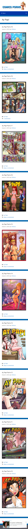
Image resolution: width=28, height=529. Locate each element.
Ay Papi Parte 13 (7, 323)
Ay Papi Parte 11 (7, 422)
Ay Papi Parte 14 (7, 273)
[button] (26, 13)
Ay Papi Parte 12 (7, 372)
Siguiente (8, 520)
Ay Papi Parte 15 (7, 224)
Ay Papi (6, 67)
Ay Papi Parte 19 (7, 27)
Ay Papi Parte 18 (7, 76)
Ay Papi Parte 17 (7, 126)
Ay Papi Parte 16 (7, 175)
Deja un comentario (9, 69)
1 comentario (7, 118)
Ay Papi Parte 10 (7, 471)
